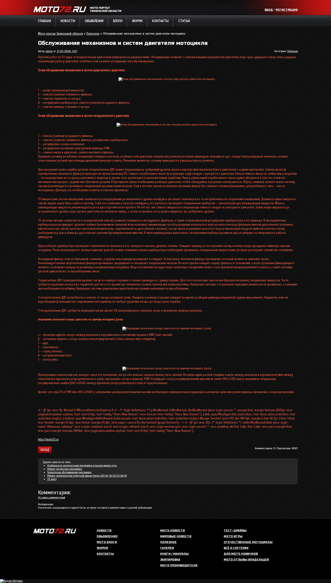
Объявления (94, 21)
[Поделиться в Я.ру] (82, 450)
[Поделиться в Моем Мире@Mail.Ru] (66, 450)
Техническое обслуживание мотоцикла (69, 472)
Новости (68, 21)
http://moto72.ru (48, 439)
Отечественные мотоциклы (248, 542)
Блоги (117, 21)
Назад (44, 450)
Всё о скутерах (236, 548)
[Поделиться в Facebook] (88, 450)
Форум (137, 21)
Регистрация (287, 9)
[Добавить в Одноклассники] (61, 450)
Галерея (167, 548)
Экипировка (170, 559)
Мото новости (172, 530)
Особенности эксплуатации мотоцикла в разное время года (82, 465)
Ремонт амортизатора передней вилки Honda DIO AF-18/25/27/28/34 (87, 475)
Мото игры (233, 536)
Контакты (160, 21)
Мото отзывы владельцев (246, 559)
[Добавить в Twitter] (72, 450)
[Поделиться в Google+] (77, 450)
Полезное (93, 34)
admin (49, 51)
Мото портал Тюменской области (60, 34)
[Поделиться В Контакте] (56, 450)
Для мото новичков (241, 553)
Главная (44, 21)
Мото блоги (107, 542)
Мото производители (178, 565)
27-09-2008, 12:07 (67, 51)
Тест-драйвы (235, 530)
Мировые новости (175, 536)
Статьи (184, 21)
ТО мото (51, 479)
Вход (269, 9)
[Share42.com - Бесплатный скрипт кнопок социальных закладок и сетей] (93, 450)
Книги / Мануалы (174, 553)
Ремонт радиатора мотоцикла (64, 469)
